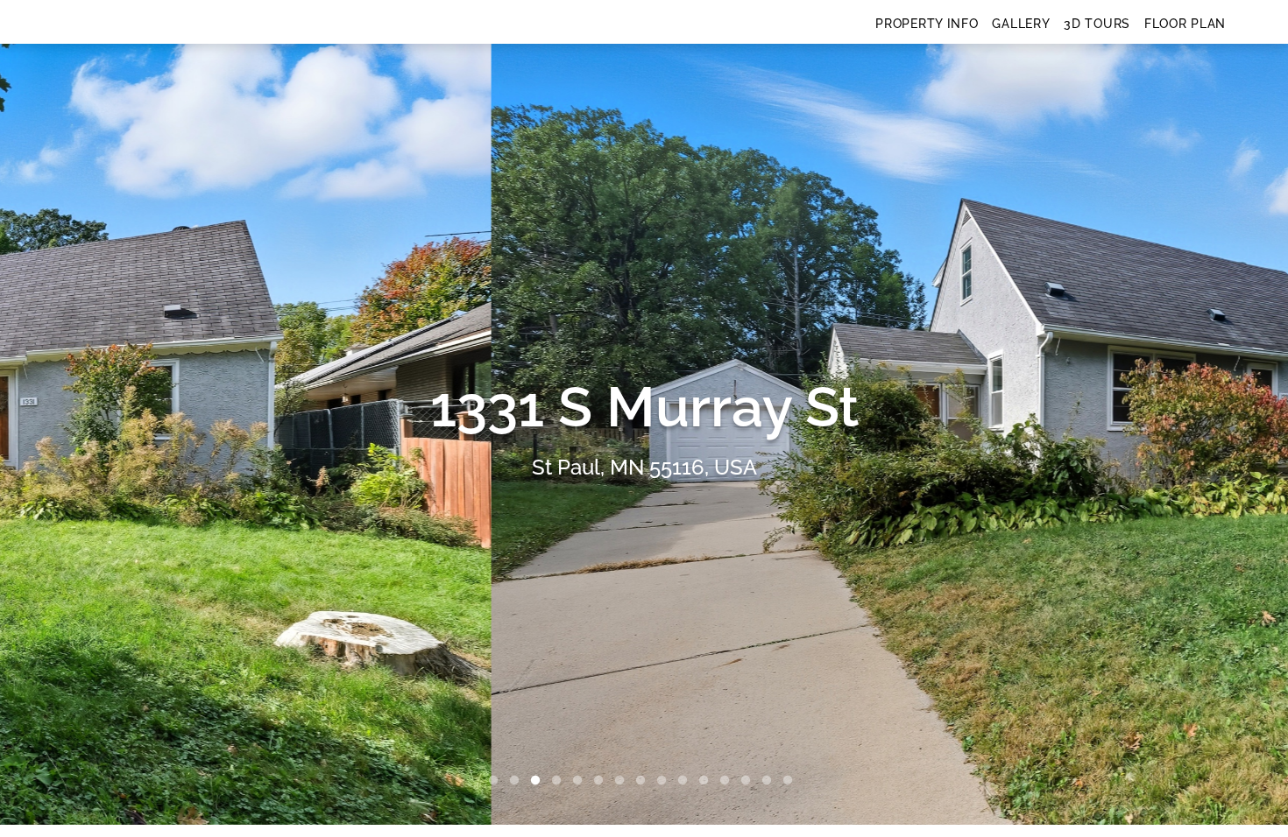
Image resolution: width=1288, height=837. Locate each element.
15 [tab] (791, 781)
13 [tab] (749, 781)
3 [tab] (539, 781)
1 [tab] (497, 781)
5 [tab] (581, 781)
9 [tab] (665, 781)
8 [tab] (644, 781)
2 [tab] (518, 781)
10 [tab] (686, 781)
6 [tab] (602, 781)
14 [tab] (770, 781)
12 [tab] (728, 781)
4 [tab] (560, 781)
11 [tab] (707, 781)
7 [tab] (623, 781)
